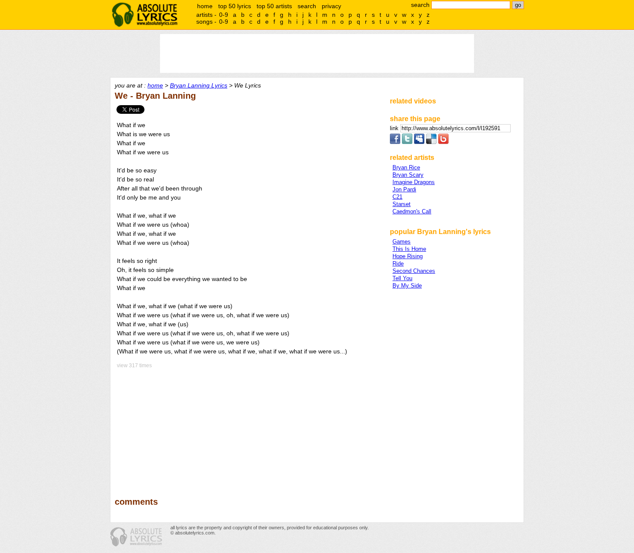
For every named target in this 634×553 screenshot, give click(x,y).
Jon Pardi (404, 189)
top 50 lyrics (234, 6)
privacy (331, 6)
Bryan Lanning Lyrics (198, 85)
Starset (401, 204)
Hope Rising (407, 256)
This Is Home (409, 249)
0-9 (223, 14)
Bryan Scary (408, 175)
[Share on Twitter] (407, 142)
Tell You (402, 278)
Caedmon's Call (411, 211)
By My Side (407, 285)
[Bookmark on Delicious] (431, 142)
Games (401, 241)
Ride (398, 263)
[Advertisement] (248, 427)
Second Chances (413, 271)
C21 (397, 197)
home (205, 6)
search (307, 6)
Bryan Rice (406, 167)
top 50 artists (274, 6)
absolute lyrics (144, 14)
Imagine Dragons (413, 182)
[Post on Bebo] (443, 142)
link (395, 128)
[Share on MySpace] (419, 142)
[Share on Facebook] (395, 142)
